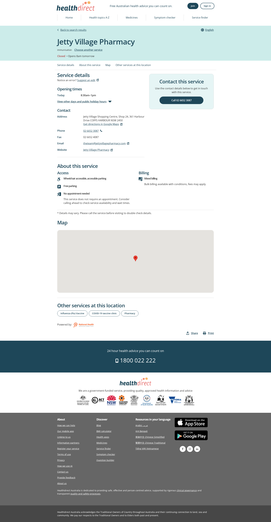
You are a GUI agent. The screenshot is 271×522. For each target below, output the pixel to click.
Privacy (61, 460)
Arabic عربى (142, 425)
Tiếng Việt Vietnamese (147, 448)
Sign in (207, 5)
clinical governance (187, 490)
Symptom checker (164, 17)
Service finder (200, 17)
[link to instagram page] (190, 449)
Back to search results (73, 30)
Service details (65, 65)
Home (69, 17)
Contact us (62, 471)
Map (108, 65)
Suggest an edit (86, 80)
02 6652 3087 (91, 131)
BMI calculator (104, 431)
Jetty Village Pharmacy (96, 150)
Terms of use (64, 454)
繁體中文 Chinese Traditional (150, 442)
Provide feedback (66, 477)
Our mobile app (65, 431)
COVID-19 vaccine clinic (104, 313)
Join (193, 5)
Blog (98, 425)
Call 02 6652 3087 (181, 100)
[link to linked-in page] (197, 449)
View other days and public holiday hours (81, 101)
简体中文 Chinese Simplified (150, 436)
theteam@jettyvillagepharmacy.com (104, 143)
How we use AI (64, 465)
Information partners (68, 442)
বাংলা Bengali (142, 431)
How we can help (66, 425)
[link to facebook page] (183, 449)
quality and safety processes (85, 493)
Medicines (132, 17)
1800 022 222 (137, 360)
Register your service (68, 448)
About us (62, 483)
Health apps (102, 436)
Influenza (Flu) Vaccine (72, 313)
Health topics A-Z (99, 17)
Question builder (105, 460)
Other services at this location (133, 65)
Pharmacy (130, 313)
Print (211, 333)
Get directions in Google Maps (101, 124)
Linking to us (64, 436)
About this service (89, 65)
